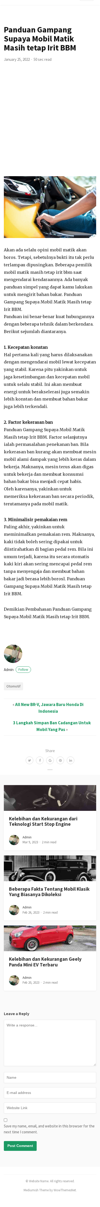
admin (16, 669)
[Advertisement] (50, 123)
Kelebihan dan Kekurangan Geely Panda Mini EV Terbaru (45, 961)
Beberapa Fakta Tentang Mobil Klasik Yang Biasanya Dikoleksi (49, 891)
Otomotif (13, 686)
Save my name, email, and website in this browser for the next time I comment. (49, 1129)
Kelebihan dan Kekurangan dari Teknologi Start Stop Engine (43, 821)
